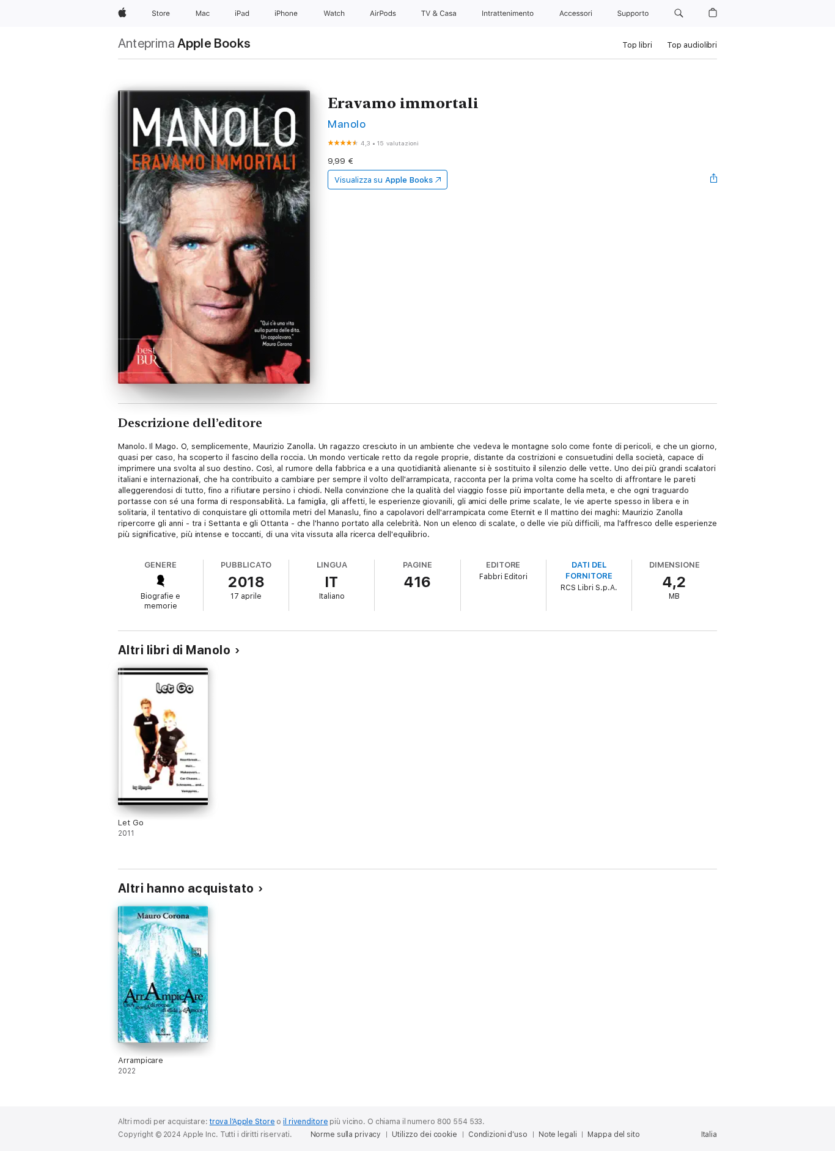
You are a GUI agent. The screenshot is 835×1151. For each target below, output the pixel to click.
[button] (678, 13)
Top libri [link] (637, 44)
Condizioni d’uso (498, 1134)
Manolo (347, 123)
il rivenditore (305, 1121)
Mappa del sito (613, 1134)
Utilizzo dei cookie (424, 1134)
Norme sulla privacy (346, 1134)
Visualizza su (383, 180)
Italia (709, 1134)
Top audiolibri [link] (692, 44)
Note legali (558, 1134)
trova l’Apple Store (242, 1121)
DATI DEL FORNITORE (588, 570)
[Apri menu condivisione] (714, 179)
